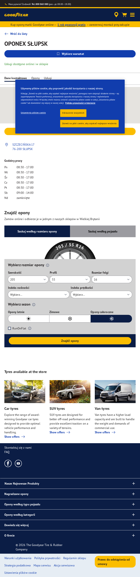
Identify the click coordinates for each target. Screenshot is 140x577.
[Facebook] (8, 463)
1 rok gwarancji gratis (71, 24)
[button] (132, 14)
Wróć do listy (18, 34)
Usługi (48, 78)
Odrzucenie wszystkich (73, 113)
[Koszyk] (124, 14)
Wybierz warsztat (73, 54)
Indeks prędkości (82, 288)
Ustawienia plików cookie (33, 112)
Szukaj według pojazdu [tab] (102, 231)
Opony (35, 78)
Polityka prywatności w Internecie (80, 103)
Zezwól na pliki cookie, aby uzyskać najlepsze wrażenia (89, 123)
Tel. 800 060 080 (40, 4)
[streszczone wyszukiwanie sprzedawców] (116, 14)
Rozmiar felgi (100, 272)
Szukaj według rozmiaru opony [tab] (37, 231)
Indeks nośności (18, 288)
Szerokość (15, 272)
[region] (70, 106)
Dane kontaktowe (15, 78)
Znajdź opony (70, 341)
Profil (53, 272)
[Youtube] (18, 463)
